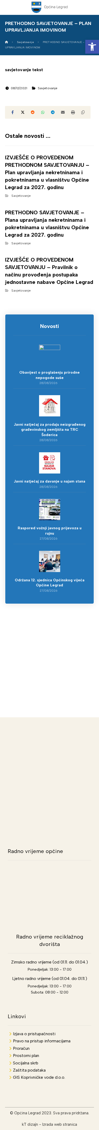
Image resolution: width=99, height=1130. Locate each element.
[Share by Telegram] (52, 112)
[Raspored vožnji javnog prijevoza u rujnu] (49, 509)
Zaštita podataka (29, 1070)
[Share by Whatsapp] (42, 112)
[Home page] (6, 42)
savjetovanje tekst (24, 69)
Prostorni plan (26, 1055)
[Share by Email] (63, 112)
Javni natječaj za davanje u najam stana (49, 481)
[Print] (73, 112)
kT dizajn (30, 1124)
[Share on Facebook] (12, 112)
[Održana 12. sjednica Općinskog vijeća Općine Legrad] (49, 561)
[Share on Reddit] (32, 112)
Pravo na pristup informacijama (41, 1040)
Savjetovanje (47, 88)
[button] (92, 47)
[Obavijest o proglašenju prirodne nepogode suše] (49, 355)
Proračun (21, 1048)
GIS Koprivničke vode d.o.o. (39, 1077)
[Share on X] (22, 112)
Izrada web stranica (59, 1124)
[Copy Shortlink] (83, 112)
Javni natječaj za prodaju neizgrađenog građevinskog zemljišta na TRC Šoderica (50, 429)
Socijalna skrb (25, 1062)
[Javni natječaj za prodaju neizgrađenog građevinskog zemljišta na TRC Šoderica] (49, 405)
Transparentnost (49, 642)
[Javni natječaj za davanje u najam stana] (49, 463)
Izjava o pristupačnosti (34, 1033)
